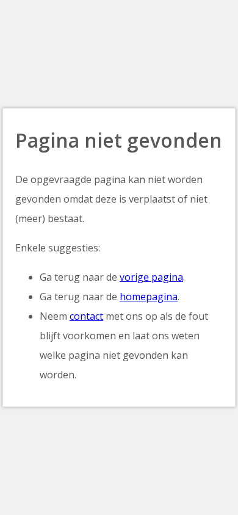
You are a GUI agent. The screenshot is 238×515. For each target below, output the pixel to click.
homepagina (149, 296)
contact (86, 316)
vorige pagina (151, 277)
